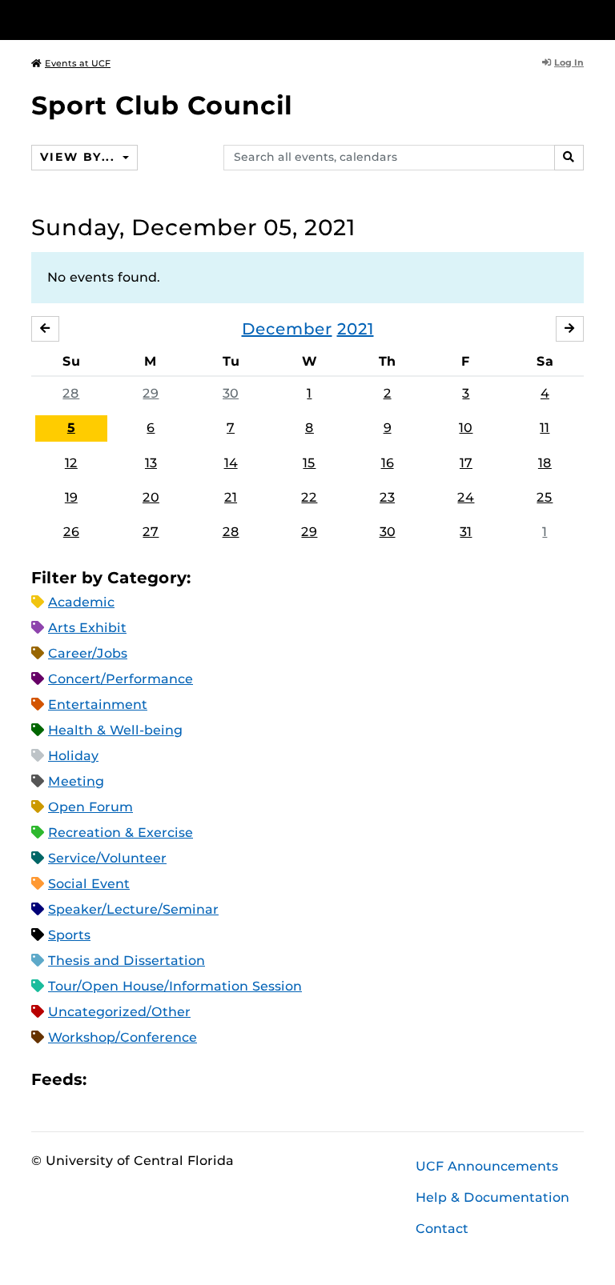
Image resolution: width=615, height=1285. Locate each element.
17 (466, 462)
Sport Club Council (161, 105)
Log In (569, 62)
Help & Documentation (492, 1197)
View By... (79, 157)
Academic (81, 602)
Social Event (89, 883)
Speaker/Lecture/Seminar (133, 909)
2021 (355, 328)
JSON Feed (216, 1080)
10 (465, 427)
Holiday (73, 755)
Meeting (76, 781)
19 (71, 497)
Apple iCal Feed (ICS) (107, 1080)
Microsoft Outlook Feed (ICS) (134, 1080)
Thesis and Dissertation (126, 960)
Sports (69, 935)
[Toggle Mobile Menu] (580, 19)
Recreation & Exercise (120, 832)
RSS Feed (161, 1080)
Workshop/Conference (122, 1037)
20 (151, 497)
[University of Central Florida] (137, 19)
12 (71, 462)
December (287, 328)
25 (545, 497)
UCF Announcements (487, 1166)
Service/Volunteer (107, 858)
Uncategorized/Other (119, 1011)
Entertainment (97, 704)
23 (387, 497)
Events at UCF (78, 63)
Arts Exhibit (87, 627)
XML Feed (189, 1080)
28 (70, 393)
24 (465, 497)
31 (466, 531)
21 (230, 497)
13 (151, 462)
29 (151, 393)
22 (309, 497)
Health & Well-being (115, 730)
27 (151, 531)
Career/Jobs (87, 653)
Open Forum (90, 807)
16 (387, 462)
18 (545, 462)
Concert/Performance (120, 679)
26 (71, 531)
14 (231, 462)
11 (544, 427)
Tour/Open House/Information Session (175, 986)
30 (231, 393)
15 (309, 462)
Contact (442, 1228)
